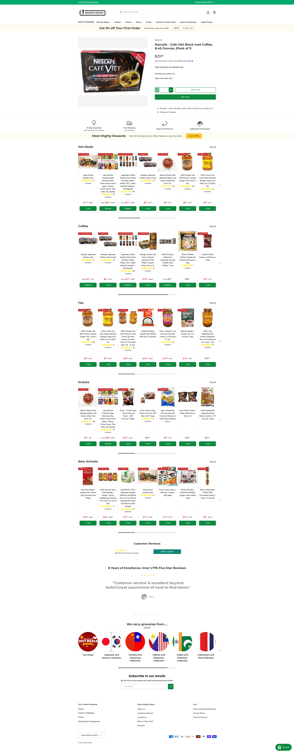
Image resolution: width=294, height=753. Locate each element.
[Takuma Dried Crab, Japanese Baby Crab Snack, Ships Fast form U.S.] (168, 161)
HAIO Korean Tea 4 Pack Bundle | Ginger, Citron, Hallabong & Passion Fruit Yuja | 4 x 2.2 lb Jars (108, 497)
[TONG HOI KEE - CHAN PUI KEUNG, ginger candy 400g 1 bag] (188, 476)
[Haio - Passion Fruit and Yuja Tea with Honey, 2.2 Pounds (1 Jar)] (168, 317)
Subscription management (89, 721)
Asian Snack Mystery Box (88, 176)
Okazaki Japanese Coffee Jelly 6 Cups (148, 176)
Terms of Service (200, 717)
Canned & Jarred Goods (166, 22)
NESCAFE (158, 40)
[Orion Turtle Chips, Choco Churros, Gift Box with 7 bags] (148, 397)
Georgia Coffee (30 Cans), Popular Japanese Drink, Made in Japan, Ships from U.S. (148, 260)
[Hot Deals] (88, 642)
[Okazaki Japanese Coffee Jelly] (88, 241)
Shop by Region (103, 22)
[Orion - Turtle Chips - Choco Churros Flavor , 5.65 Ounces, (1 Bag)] (128, 397)
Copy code (189, 28)
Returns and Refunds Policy (204, 709)
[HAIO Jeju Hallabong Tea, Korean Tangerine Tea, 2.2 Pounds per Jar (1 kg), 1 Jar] (207, 317)
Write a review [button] (167, 552)
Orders (81, 709)
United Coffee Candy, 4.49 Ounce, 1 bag (207, 257)
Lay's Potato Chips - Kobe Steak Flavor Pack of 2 (187, 413)
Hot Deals (88, 655)
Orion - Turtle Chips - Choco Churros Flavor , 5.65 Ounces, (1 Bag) (128, 414)
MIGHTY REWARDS (86, 22)
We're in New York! (145, 721)
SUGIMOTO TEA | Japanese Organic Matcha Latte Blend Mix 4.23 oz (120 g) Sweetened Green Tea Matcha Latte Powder (128, 498)
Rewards (141, 725)
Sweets (117, 22)
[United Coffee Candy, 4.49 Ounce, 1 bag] (207, 241)
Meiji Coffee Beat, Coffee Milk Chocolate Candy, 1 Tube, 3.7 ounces (207, 494)
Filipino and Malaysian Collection (159, 658)
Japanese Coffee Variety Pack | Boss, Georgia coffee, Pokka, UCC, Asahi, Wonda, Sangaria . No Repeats (128, 182)
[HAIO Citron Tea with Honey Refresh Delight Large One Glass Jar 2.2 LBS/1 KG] (207, 161)
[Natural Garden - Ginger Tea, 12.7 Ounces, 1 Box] (188, 317)
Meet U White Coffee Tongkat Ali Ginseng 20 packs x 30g (188, 258)
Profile (80, 717)
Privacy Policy (199, 713)
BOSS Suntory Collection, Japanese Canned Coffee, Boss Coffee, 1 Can (167, 260)
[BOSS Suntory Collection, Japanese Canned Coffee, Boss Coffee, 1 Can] (168, 241)
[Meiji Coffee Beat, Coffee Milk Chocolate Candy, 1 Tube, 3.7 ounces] (207, 476)
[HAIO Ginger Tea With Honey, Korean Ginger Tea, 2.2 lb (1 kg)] (188, 161)
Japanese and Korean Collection (111, 656)
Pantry (138, 22)
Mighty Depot (87, 742)
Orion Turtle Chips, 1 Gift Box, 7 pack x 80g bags (167, 492)
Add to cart (195, 90)
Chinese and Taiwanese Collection (135, 658)
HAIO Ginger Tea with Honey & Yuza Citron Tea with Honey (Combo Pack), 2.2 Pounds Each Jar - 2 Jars (128, 338)
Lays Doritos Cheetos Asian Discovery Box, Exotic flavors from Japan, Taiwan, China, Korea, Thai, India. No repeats (108, 183)
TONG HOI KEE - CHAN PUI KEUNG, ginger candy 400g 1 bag (188, 494)
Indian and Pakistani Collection (182, 658)
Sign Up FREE (194, 136)
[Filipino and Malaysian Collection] (159, 642)
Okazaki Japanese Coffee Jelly (88, 255)
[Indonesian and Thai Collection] (206, 642)
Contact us (142, 717)
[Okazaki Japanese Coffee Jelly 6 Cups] (148, 161)
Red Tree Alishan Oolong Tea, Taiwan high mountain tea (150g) (88, 494)
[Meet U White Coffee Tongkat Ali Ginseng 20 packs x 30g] (188, 241)
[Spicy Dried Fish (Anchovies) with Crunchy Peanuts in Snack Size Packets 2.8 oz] (168, 397)
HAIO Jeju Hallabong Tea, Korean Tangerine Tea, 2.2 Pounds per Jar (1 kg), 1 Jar (207, 336)
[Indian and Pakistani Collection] (182, 642)
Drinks (148, 22)
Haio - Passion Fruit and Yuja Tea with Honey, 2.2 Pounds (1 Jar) (168, 335)
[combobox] (155, 11)
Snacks (128, 22)
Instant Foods (206, 22)
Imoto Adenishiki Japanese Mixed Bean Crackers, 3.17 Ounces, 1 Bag (207, 414)
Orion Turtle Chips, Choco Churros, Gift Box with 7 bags (147, 413)
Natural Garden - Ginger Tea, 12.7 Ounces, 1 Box (188, 334)
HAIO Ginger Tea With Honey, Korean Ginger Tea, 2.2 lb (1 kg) (187, 179)
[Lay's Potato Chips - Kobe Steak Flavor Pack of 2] (188, 397)
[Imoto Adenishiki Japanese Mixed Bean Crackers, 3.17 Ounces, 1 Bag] (207, 397)
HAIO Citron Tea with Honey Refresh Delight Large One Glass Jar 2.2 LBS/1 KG (207, 180)
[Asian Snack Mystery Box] (88, 161)
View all (212, 147)
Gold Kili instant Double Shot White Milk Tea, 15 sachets (148, 334)
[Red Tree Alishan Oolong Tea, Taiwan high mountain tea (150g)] (88, 476)
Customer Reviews (145, 713)
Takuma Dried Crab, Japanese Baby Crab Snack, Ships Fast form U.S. (167, 179)
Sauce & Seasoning (188, 22)
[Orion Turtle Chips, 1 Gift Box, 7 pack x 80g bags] (168, 476)
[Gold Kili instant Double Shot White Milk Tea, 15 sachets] (148, 317)
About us (141, 709)
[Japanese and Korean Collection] (111, 642)
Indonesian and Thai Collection (206, 656)
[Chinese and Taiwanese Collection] (135, 642)
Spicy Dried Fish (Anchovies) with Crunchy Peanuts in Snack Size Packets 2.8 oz (168, 416)
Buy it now (185, 97)
